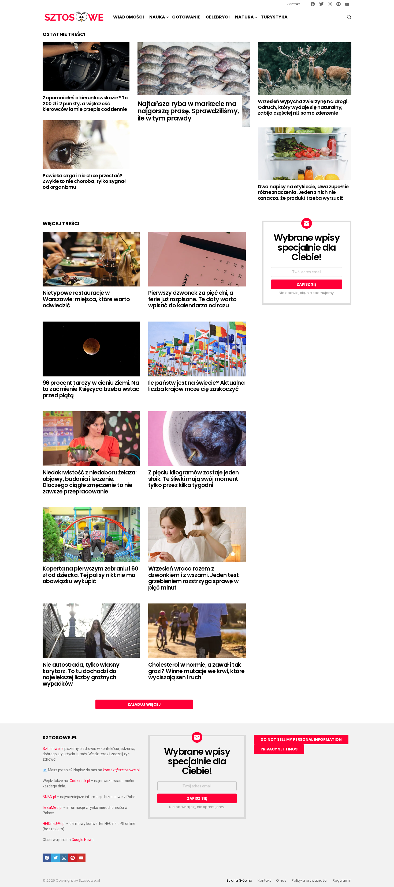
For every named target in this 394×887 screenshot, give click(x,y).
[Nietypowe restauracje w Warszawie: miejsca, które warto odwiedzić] (91, 259)
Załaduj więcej (144, 704)
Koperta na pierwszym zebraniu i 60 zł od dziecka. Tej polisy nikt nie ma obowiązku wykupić (90, 575)
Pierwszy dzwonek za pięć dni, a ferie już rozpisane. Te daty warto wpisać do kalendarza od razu (192, 299)
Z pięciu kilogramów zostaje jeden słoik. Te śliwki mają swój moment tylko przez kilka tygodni (193, 479)
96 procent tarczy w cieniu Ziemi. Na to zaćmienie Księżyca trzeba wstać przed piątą (91, 389)
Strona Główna (239, 880)
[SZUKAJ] (349, 17)
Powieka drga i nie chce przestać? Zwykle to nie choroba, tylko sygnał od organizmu (84, 181)
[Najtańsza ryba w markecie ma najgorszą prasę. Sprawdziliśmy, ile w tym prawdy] (193, 84)
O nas (281, 880)
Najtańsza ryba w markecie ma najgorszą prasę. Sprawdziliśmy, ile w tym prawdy (188, 111)
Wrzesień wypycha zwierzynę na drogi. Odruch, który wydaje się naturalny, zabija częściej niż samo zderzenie (303, 107)
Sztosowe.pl (53, 748)
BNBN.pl (49, 797)
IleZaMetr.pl (52, 807)
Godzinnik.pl (80, 781)
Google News (83, 839)
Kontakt (293, 4)
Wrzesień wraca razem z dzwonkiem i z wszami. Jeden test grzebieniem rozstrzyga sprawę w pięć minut (193, 578)
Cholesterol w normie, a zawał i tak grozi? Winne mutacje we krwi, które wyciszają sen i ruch (196, 671)
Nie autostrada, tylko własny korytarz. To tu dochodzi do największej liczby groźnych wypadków (81, 674)
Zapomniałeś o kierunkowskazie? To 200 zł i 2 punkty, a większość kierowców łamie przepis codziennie (85, 103)
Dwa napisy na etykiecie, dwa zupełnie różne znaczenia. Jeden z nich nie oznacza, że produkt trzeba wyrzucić (303, 192)
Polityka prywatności (309, 880)
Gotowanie (186, 17)
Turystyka (274, 17)
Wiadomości (128, 17)
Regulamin (342, 880)
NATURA (244, 17)
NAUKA (157, 17)
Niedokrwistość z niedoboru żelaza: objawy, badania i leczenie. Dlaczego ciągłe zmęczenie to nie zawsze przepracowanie (89, 482)
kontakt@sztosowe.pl (121, 770)
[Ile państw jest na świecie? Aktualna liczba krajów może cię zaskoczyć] (197, 349)
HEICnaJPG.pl (54, 823)
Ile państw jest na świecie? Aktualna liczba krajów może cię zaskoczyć (196, 386)
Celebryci (218, 17)
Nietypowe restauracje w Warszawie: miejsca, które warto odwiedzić (86, 299)
